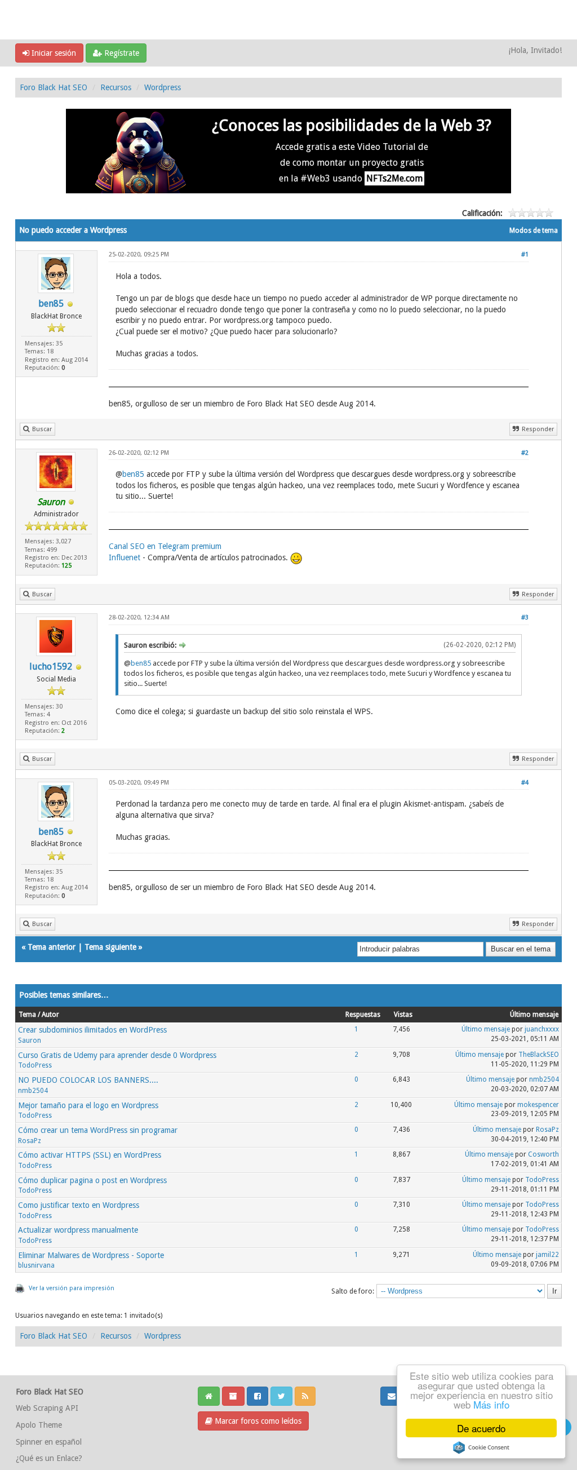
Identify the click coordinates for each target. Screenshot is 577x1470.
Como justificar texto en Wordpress (78, 1205)
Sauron (29, 1040)
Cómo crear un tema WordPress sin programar (97, 1130)
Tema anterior (52, 946)
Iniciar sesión (52, 52)
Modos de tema (533, 230)
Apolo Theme (39, 1424)
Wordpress (162, 87)
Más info (491, 1404)
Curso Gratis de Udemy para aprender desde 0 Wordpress (117, 1055)
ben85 (51, 303)
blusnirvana (36, 1265)
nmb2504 (33, 1091)
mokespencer (538, 1105)
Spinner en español (49, 1441)
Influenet (124, 557)
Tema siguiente (110, 946)
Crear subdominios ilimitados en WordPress (92, 1029)
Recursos (115, 87)
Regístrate (120, 52)
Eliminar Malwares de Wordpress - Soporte (91, 1255)
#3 (525, 617)
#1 (525, 254)
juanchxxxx (542, 1029)
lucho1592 (50, 666)
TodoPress (35, 1065)
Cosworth (543, 1154)
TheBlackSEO (538, 1055)
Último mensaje (485, 1029)
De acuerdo (481, 1428)
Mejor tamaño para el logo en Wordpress (88, 1105)
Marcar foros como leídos (256, 1420)
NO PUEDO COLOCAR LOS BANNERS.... (88, 1079)
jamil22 (547, 1255)
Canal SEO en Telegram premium (165, 546)
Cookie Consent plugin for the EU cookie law (481, 1447)
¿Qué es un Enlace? (49, 1458)
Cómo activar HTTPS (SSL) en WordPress (89, 1154)
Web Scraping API (47, 1408)
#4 (525, 782)
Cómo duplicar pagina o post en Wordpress (92, 1180)
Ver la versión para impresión (71, 1288)
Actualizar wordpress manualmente (78, 1229)
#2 (525, 453)
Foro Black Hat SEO (53, 87)
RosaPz (29, 1141)
